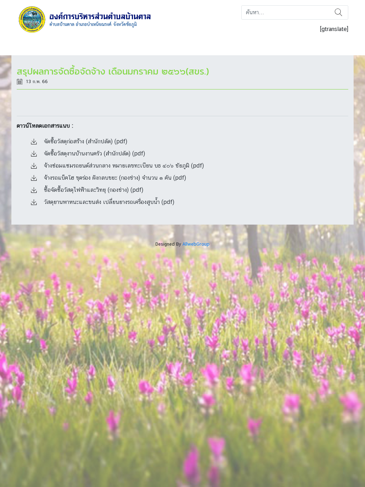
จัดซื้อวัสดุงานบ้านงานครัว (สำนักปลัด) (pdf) (93, 153)
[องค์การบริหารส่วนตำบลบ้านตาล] (90, 19)
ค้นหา (338, 12)
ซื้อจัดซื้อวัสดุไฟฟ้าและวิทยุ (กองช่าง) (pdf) (92, 189)
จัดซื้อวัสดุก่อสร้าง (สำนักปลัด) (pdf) (84, 141)
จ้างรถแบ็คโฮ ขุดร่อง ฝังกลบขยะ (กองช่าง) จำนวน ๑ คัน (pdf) (114, 177)
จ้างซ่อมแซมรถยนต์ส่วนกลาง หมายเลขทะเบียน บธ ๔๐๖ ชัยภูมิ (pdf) (123, 165)
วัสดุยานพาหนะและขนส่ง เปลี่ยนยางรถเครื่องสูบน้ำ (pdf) (108, 202)
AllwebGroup (196, 244)
